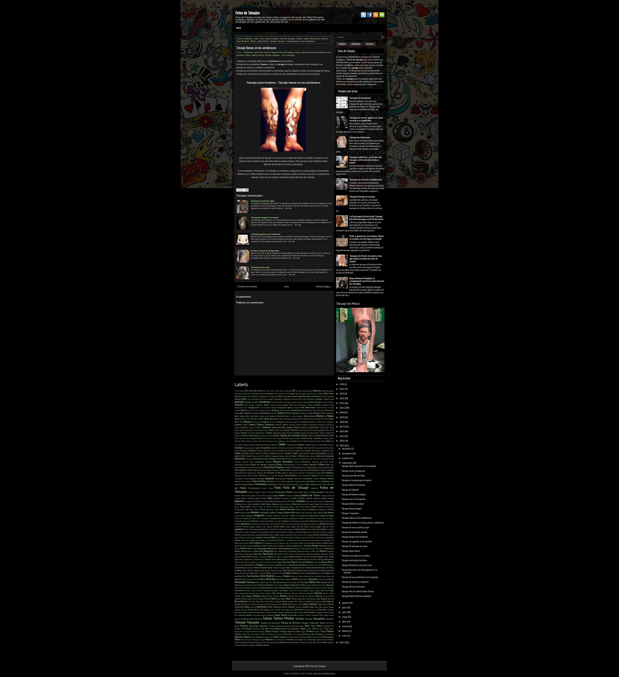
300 (290, 391)
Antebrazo (248, 38)
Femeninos (261, 484)
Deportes (330, 456)
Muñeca (324, 38)
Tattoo (253, 41)
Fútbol (282, 495)
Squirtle (307, 610)
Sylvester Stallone (304, 615)
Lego (277, 535)
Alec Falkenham (253, 396)
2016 (260, 391)
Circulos (248, 441)
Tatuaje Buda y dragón (351, 508)
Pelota (282, 579)
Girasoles (248, 501)
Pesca (262, 582)
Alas (326, 393)
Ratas (237, 593)
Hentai (313, 506)
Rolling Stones (296, 599)
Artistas (317, 405)
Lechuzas (264, 535)
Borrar (313, 419)
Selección (286, 604)
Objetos (256, 570)
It (282, 521)
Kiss (293, 529)
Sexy (247, 606)
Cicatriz (291, 438)
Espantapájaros (280, 478)
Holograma (322, 509)
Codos (323, 441)
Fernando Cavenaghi (290, 484)
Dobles (321, 464)
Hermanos (330, 507)
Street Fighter (310, 612)
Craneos (318, 448)
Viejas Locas (255, 640)
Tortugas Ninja (285, 631)
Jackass (319, 521)
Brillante (265, 422)
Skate (316, 607)
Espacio (253, 478)
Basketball (265, 413)
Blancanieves (309, 416)
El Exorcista (285, 470)
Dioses (331, 462)
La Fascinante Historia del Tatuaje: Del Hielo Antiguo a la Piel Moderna (366, 218)
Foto (262, 38)
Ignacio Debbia (240, 516)
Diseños (271, 464)
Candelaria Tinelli (246, 427)
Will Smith (264, 642)
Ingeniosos (314, 515)
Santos (253, 604)
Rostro (243, 601)
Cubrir (331, 450)
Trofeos (238, 634)
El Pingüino (259, 473)
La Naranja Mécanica (302, 532)
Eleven (245, 475)
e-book (308, 467)
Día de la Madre (299, 459)
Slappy (331, 607)
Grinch (313, 501)
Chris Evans (267, 438)
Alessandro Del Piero (267, 396)
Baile (269, 410)
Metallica (255, 557)
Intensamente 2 (311, 518)
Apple (306, 402)
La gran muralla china (276, 532)
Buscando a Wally (315, 422)
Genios (309, 498)
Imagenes (259, 515)
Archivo (369, 44)
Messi (243, 556)
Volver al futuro (322, 640)
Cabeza (252, 424)
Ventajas (303, 637)
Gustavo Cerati (258, 504)
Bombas (288, 419)
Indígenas (276, 516)
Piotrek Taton (278, 585)
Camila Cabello (301, 425)
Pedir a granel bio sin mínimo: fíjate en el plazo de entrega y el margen (366, 237)
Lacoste (243, 535)
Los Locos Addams (314, 540)
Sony (283, 610)
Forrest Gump (266, 488)
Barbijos (321, 410)
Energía (281, 475)
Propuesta (266, 590)
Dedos (294, 456)
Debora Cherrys (284, 456)
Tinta (314, 628)
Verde (309, 637)
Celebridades (260, 433)
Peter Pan (268, 582)
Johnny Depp (279, 526)
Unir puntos (297, 634)
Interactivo (238, 521)
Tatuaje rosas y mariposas (353, 471)
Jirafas (237, 526)
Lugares (281, 543)
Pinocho (255, 585)
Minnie (268, 559)
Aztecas (237, 410)
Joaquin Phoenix (256, 526)
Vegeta (283, 637)
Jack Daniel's (300, 521)
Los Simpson (255, 543)
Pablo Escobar (254, 573)
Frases (289, 492)
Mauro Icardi (295, 554)
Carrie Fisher (258, 430)
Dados (237, 456)
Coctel (318, 441)
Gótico (293, 501)
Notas (307, 567)
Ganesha (250, 498)
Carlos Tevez (239, 430)
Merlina (237, 557)
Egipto (242, 470)
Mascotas (258, 554)
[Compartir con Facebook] (247, 190)
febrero (345, 631)
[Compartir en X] (244, 190)
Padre (268, 573)
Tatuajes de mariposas (360, 98)
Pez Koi (276, 582)
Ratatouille (244, 593)
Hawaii (254, 507)
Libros (273, 537)
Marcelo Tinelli (298, 548)
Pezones (283, 582)
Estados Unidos (327, 478)
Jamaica (326, 521)
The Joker (265, 628)
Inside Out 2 (256, 518)
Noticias (314, 567)
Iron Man (278, 521)
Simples (291, 607)
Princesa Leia (250, 590)
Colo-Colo (259, 445)
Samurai (319, 601)
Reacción (268, 593)
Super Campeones (267, 615)
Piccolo (293, 582)
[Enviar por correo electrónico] (237, 190)
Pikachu (324, 582)
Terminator (299, 626)
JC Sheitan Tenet (280, 524)
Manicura (323, 545)
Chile (331, 435)
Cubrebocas (325, 450)
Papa (323, 573)
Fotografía (314, 488)
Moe (310, 559)
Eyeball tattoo (300, 481)
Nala (254, 565)
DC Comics (266, 456)
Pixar (319, 585)
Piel (298, 582)
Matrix (286, 554)
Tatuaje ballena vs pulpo (352, 503)
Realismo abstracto (291, 593)
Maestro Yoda (260, 545)
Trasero (309, 631)
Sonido (277, 610)
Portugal (306, 587)
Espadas (260, 478)
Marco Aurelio (310, 548)
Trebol (323, 631)
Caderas (260, 424)
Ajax (308, 393)
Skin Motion (323, 607)
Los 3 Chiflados (288, 540)
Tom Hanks (244, 631)
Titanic (331, 629)
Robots (267, 598)
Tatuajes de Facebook (270, 623)
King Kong (287, 529)
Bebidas (295, 413)
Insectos (247, 518)
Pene (300, 579)
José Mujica (304, 526)
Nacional (248, 565)
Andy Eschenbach (308, 399)
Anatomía (286, 399)
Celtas (278, 433)
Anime (248, 402)
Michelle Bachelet (310, 557)
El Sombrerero (310, 473)
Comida (308, 444)
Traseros (316, 631)
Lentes (310, 535)
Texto (319, 626)
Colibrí (253, 445)
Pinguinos (242, 585)
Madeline (319, 543)
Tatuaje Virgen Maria (350, 551)
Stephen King (247, 612)
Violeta (290, 639)
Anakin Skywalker (275, 399)
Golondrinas (278, 501)
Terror (307, 626)
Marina (251, 551)
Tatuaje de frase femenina (353, 586)
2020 (341, 412)
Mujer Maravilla (283, 562)
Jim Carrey (329, 524)
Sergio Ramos (323, 604)
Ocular (268, 570)
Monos (321, 559)
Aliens (309, 396)
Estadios (316, 478)
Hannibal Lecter (308, 504)
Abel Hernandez (328, 391)
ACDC (250, 393)
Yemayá (331, 642)
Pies (318, 582)
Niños (288, 567)
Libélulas (259, 537)
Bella (311, 413)
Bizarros (281, 416)
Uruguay (319, 634)
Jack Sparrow (311, 521)
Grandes (300, 501)
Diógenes (315, 462)
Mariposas (268, 551)
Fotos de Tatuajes (247, 12)
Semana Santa (297, 604)
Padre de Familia (278, 573)
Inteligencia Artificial (296, 518)
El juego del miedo (325, 470)
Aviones (319, 407)
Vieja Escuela (246, 640)
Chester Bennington (250, 435)
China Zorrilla (240, 438)
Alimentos (316, 396)
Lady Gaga (250, 535)
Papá (327, 573)
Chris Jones (277, 438)
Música (324, 562)
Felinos (251, 484)
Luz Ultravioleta (309, 543)
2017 (264, 391)
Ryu (253, 601)
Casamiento (303, 430)
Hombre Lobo (245, 512)
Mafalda (270, 546)
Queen (306, 590)
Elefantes (330, 473)
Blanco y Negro (325, 415)
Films (307, 484)
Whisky (257, 642)
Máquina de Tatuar (275, 548)
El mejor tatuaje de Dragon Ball (265, 250)
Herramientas (240, 509)
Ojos (285, 570)
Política (282, 587)
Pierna (312, 582)
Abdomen (317, 390)
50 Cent (298, 391)
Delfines (301, 456)
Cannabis (257, 427)
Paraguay (278, 576)
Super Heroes (281, 615)
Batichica (273, 413)
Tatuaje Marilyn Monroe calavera (356, 596)
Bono (301, 419)
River (244, 598)
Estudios (270, 481)
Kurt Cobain (322, 529)
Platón (237, 588)
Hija (247, 509)
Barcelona (329, 410)
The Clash (256, 629)
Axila (324, 407)
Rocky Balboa (281, 599)
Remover (269, 596)
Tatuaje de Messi (348, 303)
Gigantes (239, 501)
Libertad (266, 537)
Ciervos (325, 438)
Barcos (237, 413)
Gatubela (277, 498)
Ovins (242, 573)
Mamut (301, 546)
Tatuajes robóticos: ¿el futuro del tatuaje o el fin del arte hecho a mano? (365, 160)
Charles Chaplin (313, 433)
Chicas (304, 435)
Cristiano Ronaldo (262, 450)
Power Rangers (321, 588)
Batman (281, 413)
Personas (251, 582)
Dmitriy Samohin (310, 464)
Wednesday (244, 642)
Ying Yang (238, 645)
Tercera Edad (290, 626)
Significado (262, 606)
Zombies (259, 645)
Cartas (271, 430)
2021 (341, 407)
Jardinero (254, 524)
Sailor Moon (269, 601)
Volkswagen (312, 640)
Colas (240, 445)
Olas (289, 570)
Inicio (238, 27)
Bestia (242, 416)
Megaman (324, 554)
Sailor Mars (260, 601)
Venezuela (290, 637)
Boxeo (318, 419)
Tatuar (322, 623)
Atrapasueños (254, 407)
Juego (318, 526)
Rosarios (331, 599)
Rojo (289, 598)
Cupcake (306, 453)
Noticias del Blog (326, 567)
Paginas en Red (298, 673)
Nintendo (281, 568)
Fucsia (269, 495)
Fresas (243, 495)
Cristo (296, 450)
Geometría (317, 498)
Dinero (296, 462)
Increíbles (268, 516)
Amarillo (330, 396)
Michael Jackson (296, 556)
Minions (262, 559)
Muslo (331, 562)
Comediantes (291, 445)
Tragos (303, 631)
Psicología (274, 590)
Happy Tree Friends (321, 504)
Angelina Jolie (329, 399)
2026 (286, 391)
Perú (258, 582)
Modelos (306, 559)
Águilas (298, 393)
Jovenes (312, 526)
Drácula (260, 467)
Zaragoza (251, 645)
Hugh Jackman (306, 512)
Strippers (319, 612)
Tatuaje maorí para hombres (354, 560)
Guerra (321, 501)
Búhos (305, 422)
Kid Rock (279, 529)
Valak (253, 637)
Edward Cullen (328, 467)
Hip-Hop (269, 509)
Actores (255, 393)
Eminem (262, 475)
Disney (279, 464)
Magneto (281, 546)
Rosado (324, 598)
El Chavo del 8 (252, 470)
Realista (318, 593)
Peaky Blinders (247, 579)
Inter (319, 518)
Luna (300, 543)
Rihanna (318, 596)
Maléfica (288, 546)
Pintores (261, 585)
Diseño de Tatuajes (258, 464)
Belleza (316, 413)
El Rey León (280, 473)
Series (331, 604)
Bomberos (295, 419)
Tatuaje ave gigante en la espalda (356, 541)
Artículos (310, 405)
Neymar (331, 565)
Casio (315, 430)
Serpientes (239, 607)
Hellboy (291, 507)
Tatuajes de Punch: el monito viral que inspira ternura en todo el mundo (365, 259)
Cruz (314, 450)
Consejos (239, 447)
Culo (295, 453)
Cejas (253, 433)
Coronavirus (282, 448)
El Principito (269, 473)
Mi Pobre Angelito (281, 557)
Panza (318, 573)
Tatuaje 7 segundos (350, 513)
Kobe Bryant (300, 529)
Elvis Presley (253, 475)
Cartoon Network (290, 430)
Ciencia (309, 438)
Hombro (254, 512)
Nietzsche (249, 568)
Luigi (287, 543)
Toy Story (296, 631)
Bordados (307, 419)
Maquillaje (262, 548)
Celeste (268, 433)
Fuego (299, 38)
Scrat (279, 604)
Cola (328, 441)
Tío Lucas (320, 629)
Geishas (301, 498)
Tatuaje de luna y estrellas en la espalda (359, 577)
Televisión (263, 626)
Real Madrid (277, 593)
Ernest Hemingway (326, 475)
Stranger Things (297, 612)
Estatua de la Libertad (243, 481)
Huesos (297, 512)
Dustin (302, 467)
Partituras (294, 576)
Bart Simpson (246, 413)
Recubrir (326, 593)
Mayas (302, 554)
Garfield (263, 498)
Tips (326, 628)
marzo (345, 626)
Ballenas (275, 410)
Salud (284, 601)
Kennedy (273, 529)
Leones (316, 535)
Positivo (313, 588)
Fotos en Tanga (254, 492)
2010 (242, 391)
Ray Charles (260, 593)
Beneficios (330, 413)
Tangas (326, 615)
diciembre (346, 448)
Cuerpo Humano (269, 453)
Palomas (303, 573)
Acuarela (269, 393)
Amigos (238, 399)
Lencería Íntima (292, 535)
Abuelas (245, 393)
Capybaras (305, 427)
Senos (306, 604)
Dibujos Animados (283, 461)
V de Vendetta (328, 634)
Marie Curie (319, 548)
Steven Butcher (272, 612)
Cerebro (289, 433)
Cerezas (296, 433)
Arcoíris (325, 402)
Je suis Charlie (291, 524)
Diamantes (259, 462)
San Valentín (328, 601)
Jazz (271, 524)
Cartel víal (279, 430)
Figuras (302, 484)
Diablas (245, 462)
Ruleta (249, 601)
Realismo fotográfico (306, 593)
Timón (309, 629)
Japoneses (245, 523)
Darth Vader (246, 456)
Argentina (239, 404)
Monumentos (239, 562)
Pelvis (295, 579)
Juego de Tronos (328, 526)
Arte (291, 405)
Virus (305, 640)
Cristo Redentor (305, 450)
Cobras (294, 441)
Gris (317, 501)
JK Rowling (244, 526)
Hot (293, 512)
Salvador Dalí (292, 601)
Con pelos (323, 444)
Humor (331, 512)
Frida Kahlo (250, 495)
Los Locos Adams (301, 540)
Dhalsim (289, 459)
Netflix (324, 565)
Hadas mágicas (272, 504)
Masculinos (315, 38)
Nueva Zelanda (247, 570)
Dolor (327, 464)
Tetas (313, 626)
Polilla (276, 588)
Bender (323, 413)
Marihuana (329, 548)
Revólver (291, 596)
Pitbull (314, 585)
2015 (255, 391)
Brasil (331, 419)
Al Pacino (313, 393)
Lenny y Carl (302, 535)
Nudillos (238, 570)
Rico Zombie (309, 596)
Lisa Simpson (320, 537)
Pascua (301, 576)
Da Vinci (330, 453)
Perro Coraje (323, 579)
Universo (306, 634)
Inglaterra (323, 515)
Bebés (288, 413)
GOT (289, 501)
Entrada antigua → (324, 286)
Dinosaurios (305, 462)
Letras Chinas (239, 537)
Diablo (251, 462)
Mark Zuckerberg (289, 551)
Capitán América (293, 427)
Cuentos (245, 453)
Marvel (323, 551)
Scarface (274, 604)
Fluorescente (254, 488)
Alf (276, 396)
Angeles (319, 399)
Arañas (311, 402)
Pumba (291, 590)
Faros (332, 481)
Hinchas (257, 509)
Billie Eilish (264, 416)
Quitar (311, 590)
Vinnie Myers (278, 640)
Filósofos (313, 484)
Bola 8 (281, 419)
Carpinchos (248, 430)
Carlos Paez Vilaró (327, 427)
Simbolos (277, 607)
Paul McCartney (320, 576)
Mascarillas (239, 554)
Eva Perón (281, 481)
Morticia (253, 562)
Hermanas (321, 507)
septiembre (347, 463)
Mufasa (273, 562)
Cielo (303, 438)
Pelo (277, 579)
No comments (288, 55)
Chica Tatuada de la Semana (287, 435)
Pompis (289, 587)
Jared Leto (261, 524)
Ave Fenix (305, 407)
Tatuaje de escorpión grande (354, 532)
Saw (268, 604)
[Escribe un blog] (240, 190)
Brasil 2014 (239, 422)
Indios (292, 515)
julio (344, 607)
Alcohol (244, 396)
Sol (261, 609)
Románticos (311, 599)
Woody (303, 642)
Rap (332, 590)
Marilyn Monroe (241, 551)
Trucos (244, 634)
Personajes (240, 582)
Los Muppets (326, 540)
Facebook (310, 481)
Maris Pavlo (278, 551)
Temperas (272, 626)
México (271, 556)
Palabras (295, 573)
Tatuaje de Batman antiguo (353, 494)
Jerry (309, 524)
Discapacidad (239, 464)
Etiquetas (356, 44)
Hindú (262, 509)
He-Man (276, 507)
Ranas (327, 590)
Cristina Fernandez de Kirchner (282, 450)
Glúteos (265, 501)
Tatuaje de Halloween (359, 137)
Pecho (262, 579)
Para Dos (242, 576)
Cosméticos (291, 448)
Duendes (288, 467)
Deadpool (274, 456)
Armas (266, 405)
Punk (297, 590)
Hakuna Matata (285, 504)
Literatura (329, 537)
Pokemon (269, 587)
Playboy (247, 588)
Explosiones (290, 481)
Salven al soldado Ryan (306, 601)
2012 (341, 642)
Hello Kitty (299, 507)
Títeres (237, 631)
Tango (331, 615)
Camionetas (312, 425)
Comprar (315, 445)
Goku (271, 501)
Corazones (266, 447)
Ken (267, 529)
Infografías (304, 516)
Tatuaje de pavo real (260, 267)
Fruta (258, 495)
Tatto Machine (256, 619)
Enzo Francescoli (304, 475)
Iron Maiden (269, 521)
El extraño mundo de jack (299, 470)
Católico (244, 433)
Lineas (297, 537)
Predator (330, 588)
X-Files (319, 642)
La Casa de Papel (249, 532)
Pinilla (249, 585)
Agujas (303, 393)
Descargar (249, 459)
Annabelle (255, 402)
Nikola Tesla (272, 567)
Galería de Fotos (310, 495)
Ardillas (331, 402)
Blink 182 (245, 419)
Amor (243, 399)
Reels (243, 596)
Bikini (257, 416)
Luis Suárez (293, 543)
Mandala (307, 545)
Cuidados (288, 453)
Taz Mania (330, 623)
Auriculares (265, 407)
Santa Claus (245, 604)
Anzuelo (300, 402)
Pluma (262, 587)
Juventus (261, 529)
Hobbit (298, 509)
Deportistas (240, 458)
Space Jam (289, 610)
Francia (263, 492)
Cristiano (252, 450)
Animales (239, 401)
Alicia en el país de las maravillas (292, 396)
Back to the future (252, 410)
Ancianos (293, 399)
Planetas (330, 585)
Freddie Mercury (304, 492)
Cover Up (308, 448)
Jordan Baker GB (292, 526)
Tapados (246, 619)
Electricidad (320, 473)
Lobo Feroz (245, 540)
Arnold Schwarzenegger (279, 405)
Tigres (303, 628)
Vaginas (247, 636)
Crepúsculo (243, 450)
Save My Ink (261, 604)
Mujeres (294, 562)
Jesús (322, 523)
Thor (288, 629)
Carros (265, 430)
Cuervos (280, 453)
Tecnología (253, 626)
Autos (290, 407)
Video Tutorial (317, 637)
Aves (313, 407)
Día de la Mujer (311, 459)
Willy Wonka (273, 642)
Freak (295, 492)
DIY (298, 464)
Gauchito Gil (286, 498)
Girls (253, 501)
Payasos (238, 579)
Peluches (288, 579)
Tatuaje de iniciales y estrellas (355, 582)
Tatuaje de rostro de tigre (262, 201)
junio (344, 612)
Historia (283, 509)
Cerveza (303, 433)
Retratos (284, 596)
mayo (344, 616)
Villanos (269, 639)
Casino (310, 430)
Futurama (289, 495)
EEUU (237, 470)
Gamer (243, 498)
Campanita (322, 425)
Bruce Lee (273, 422)
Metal (249, 556)
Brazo (247, 421)
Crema (237, 450)
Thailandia (326, 626)
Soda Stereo (253, 609)
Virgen (300, 639)
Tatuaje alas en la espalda (353, 499)
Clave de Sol (263, 441)
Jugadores (239, 529)
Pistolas (308, 585)
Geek (294, 498)
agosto (345, 602)
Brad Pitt (324, 419)
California (277, 425)
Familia (318, 481)
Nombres (301, 568)
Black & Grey (290, 416)
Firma (319, 484)
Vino (285, 640)
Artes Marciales (300, 405)
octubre (345, 458)
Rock (273, 598)
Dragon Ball (269, 467)
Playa (242, 588)
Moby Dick (293, 559)
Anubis (294, 402)
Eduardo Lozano (317, 467)
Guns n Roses (247, 504)
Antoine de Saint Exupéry (281, 402)
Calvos (285, 424)
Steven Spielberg (284, 612)
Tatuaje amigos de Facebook (354, 536)
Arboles (318, 402)
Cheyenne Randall (266, 435)
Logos (262, 540)
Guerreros (329, 501)
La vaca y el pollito (326, 532)
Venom (296, 637)
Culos (300, 453)
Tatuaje (273, 41)
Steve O (263, 612)
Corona (274, 448)
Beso (237, 416)
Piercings (304, 582)
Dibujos (268, 462)
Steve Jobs (256, 612)
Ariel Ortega (249, 405)
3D (293, 390)
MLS (287, 559)
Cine (243, 441)
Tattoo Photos (263, 41)
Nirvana (294, 567)
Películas (270, 579)
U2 (275, 634)
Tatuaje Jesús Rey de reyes (353, 475)
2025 (341, 389)
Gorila (285, 501)
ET (276, 481)
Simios (284, 607)
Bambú (288, 410)
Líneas (303, 537)
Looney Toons (276, 540)
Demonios (320, 456)
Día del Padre (323, 459)
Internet (246, 521)
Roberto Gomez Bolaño (255, 599)
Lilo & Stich (289, 537)
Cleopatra (281, 441)
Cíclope (297, 438)
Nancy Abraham (269, 565)
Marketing (300, 551)
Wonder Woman (294, 642)
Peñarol (305, 579)
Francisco (270, 492)
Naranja (279, 565)
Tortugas (275, 631)
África (276, 393)
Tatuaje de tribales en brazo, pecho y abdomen (362, 522)
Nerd (307, 565)
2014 (251, 391)
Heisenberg (284, 507)
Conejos (331, 445)
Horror (288, 512)
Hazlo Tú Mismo (264, 507)
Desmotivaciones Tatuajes (264, 459)
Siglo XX (253, 607)
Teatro (237, 626)
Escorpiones (239, 478)
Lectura (271, 535)
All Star (324, 396)
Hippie (276, 509)
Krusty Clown (311, 529)
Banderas (302, 410)
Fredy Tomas (329, 492)
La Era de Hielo (262, 532)
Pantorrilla (311, 573)
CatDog (237, 433)
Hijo (251, 509)
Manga (315, 545)
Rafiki (322, 590)
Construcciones (249, 448)
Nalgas (260, 564)
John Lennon (267, 526)
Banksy (309, 410)
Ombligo (304, 570)
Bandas (294, 410)
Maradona (288, 548)
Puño (301, 590)
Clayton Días (273, 441)
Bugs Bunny (297, 422)
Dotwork (254, 467)
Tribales (330, 631)
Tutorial (257, 634)
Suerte (325, 612)
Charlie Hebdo (325, 433)
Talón (321, 615)
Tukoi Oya (250, 634)
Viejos (263, 640)
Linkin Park (310, 537)
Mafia (275, 546)
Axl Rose (330, 407)
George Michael (328, 498)
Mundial (302, 562)
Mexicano (263, 557)
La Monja (289, 532)
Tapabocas (238, 619)
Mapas (255, 548)
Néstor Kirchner (315, 565)
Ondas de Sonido (314, 570)
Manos (243, 548)
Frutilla (264, 495)
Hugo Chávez (317, 512)
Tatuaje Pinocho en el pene (362, 196)
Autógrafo (273, 407)
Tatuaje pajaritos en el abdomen (265, 234)
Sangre (238, 604)
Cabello (245, 425)
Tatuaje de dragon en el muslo (264, 217)
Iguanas (249, 515)
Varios (276, 636)
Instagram (265, 518)
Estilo (255, 481)
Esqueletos (307, 478)
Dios (321, 462)
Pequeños (313, 579)
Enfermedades (291, 475)
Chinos (260, 438)
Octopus (262, 570)
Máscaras (330, 551)
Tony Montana (253, 631)
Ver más (288, 208)
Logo (257, 540)
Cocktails (312, 441)
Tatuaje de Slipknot (350, 489)
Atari (246, 407)
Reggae (249, 596)
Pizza (324, 585)
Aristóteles (259, 405)
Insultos (285, 518)
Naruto (285, 565)
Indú (298, 516)
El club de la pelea (264, 470)
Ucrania (279, 634)
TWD (263, 634)
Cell (274, 433)
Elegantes (238, 475)
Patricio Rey (308, 576)
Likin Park (280, 537)
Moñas (247, 562)
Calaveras (269, 424)
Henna (307, 507)
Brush (286, 422)
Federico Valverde (241, 484)
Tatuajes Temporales (310, 623)
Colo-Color (266, 445)
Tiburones (294, 628)
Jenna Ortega (302, 524)
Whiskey (251, 642)
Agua (292, 393)
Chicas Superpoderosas (318, 435)
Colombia (274, 445)
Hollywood (312, 509)
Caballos (238, 424)
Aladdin (320, 393)
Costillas (299, 448)
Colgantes (246, 445)
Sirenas (298, 607)
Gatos (270, 498)
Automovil (282, 407)
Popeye (298, 587)
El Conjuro (275, 470)
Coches (299, 441)
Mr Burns (260, 562)
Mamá (295, 545)
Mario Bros (259, 551)
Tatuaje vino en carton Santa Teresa (357, 591)
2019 (268, 391)
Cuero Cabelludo (256, 453)
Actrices (262, 393)
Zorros (266, 645)
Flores (243, 487)
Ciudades (254, 441)
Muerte (267, 562)
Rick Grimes (299, 596)
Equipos (314, 475)
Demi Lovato (310, 456)
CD (249, 433)
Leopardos (324, 535)
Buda (291, 422)
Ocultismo (274, 570)
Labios (237, 535)
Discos (247, 464)
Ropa (318, 599)
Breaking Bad (256, 422)
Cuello (238, 453)
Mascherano (248, 554)
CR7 (313, 448)
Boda (277, 419)
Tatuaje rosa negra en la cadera (355, 555)
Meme (331, 554)
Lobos (252, 540)
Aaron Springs (307, 391)
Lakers (257, 535)
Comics (300, 444)
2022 (273, 391)
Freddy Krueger (317, 492)
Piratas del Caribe (297, 585)
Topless (262, 631)
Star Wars (323, 609)
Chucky (285, 438)
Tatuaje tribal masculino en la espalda (358, 466)
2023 (277, 391)
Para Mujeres (267, 575)
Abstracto (238, 393)
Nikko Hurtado (260, 567)
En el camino (271, 475)
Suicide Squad (245, 615)
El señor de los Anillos (295, 473)
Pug (280, 590)
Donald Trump (245, 467)
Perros (331, 579)
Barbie (315, 410)
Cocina (306, 441)
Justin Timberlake (250, 529)
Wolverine (283, 642)
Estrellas (262, 481)
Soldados (267, 610)
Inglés (331, 515)
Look (267, 540)
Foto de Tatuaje (271, 38)
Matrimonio (278, 554)
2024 (282, 391)
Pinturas (269, 585)
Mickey (321, 556)
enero (344, 635)
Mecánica (309, 554)
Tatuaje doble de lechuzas (353, 485)
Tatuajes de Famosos (290, 622)
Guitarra (238, 504)
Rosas (237, 601)
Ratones (252, 593)
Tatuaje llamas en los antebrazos (256, 47)
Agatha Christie (284, 393)
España (290, 478)
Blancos (238, 419)
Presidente (239, 590)
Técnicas (244, 626)
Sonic (273, 610)
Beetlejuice (304, 413)
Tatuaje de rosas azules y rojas (355, 527)
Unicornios (287, 634)
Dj (301, 464)
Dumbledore (295, 467)
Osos (327, 570)
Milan (326, 557)
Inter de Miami (328, 518)
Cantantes (266, 427)
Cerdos (284, 433)
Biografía (273, 416)
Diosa (326, 462)
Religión (256, 596)
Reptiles (276, 596)
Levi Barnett (249, 537)
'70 (236, 391)
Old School (296, 570)
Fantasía (325, 481)
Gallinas (324, 495)
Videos (238, 639)
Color (256, 38)
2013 (246, 391)
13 (238, 391)
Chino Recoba (251, 438)
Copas (257, 448)
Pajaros (288, 573)
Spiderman (298, 609)
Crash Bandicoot (328, 448)
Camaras (292, 425)
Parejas (286, 576)
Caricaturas (314, 427)
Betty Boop (249, 416)
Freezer (237, 495)
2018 (341, 422)
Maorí (249, 548)
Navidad (301, 565)
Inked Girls (238, 518)
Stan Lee (314, 610)
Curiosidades (320, 453)
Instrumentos (275, 518)
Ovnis (246, 573)
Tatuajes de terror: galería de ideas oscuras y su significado (366, 119)
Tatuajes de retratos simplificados (365, 179)
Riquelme (238, 599)
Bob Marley (264, 419)
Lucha (276, 543)
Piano (288, 582)
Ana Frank (264, 399)
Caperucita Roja (278, 427)
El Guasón (313, 470)
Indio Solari (285, 516)
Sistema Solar (308, 607)
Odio (280, 570)
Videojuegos (328, 637)
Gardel (257, 498)
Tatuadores (319, 618)
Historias (291, 509)
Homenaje (264, 512)
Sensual (313, 604)
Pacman (263, 573)
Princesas (258, 590)
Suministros (256, 615)
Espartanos (298, 478)
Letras (331, 535)
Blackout (300, 416)
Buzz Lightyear (328, 422)
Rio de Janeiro (328, 596)
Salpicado (277, 601)
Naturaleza (293, 565)
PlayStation (255, 588)
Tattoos (299, 618)
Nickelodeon (240, 567)
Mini (256, 559)
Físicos (324, 484)
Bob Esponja (254, 419)
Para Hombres (243, 41)
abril (344, 621)
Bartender (256, 413)
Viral (295, 640)
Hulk (325, 512)
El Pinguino (249, 473)
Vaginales (239, 636)
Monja (315, 559)
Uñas (313, 634)
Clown (288, 441)
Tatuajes (281, 41)
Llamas (306, 38)
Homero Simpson (277, 512)
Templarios (280, 626)
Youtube (245, 645)
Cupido (312, 453)
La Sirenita (314, 532)
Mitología (281, 559)
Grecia (308, 501)
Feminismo (272, 484)
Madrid (250, 546)
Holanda (304, 509)
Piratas (287, 585)
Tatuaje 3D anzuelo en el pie (354, 546)
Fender (279, 484)
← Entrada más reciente (246, 286)
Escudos (246, 478)
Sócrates (244, 610)
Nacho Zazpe (239, 565)
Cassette (321, 430)
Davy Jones (256, 456)
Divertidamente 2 (289, 464)
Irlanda (262, 521)
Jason (268, 524)
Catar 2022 (329, 430)
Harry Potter (245, 506)
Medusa (317, 554)
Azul (243, 410)
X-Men (324, 642)
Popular (342, 44)
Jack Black (291, 521)
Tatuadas (308, 619)
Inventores (254, 521)
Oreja (322, 570)
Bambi (282, 410)
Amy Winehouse (253, 399)
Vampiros (260, 637)
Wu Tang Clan (311, 642)
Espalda (269, 478)
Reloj (263, 596)
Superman (292, 615)
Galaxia (297, 495)
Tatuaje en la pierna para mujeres (356, 480)
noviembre (347, 453)
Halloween (296, 504)
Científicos (317, 438)
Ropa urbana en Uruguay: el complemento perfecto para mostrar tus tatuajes (366, 281)
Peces (256, 579)
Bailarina (263, 410)
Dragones (279, 467)
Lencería (283, 535)
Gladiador (258, 501)
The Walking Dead (278, 628)
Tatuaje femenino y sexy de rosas (356, 565)
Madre (326, 543)
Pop (293, 588)
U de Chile (269, 634)
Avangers (297, 407)
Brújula (280, 422)
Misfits (274, 559)
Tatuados (330, 619)
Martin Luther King (312, 551)
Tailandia (315, 615)
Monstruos (329, 559)
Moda (300, 559)
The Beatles (247, 628)
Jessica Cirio (315, 524)
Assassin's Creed (328, 405)
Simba (269, 607)
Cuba (318, 450)
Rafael (317, 590)
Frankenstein (279, 492)
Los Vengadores (267, 543)
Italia (286, 521)
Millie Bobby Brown (247, 559)
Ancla (300, 399)
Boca (272, 419)
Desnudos (281, 459)
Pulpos (285, 590)
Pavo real (330, 576)
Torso (267, 631)
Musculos (317, 562)
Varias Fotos (268, 637)
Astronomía (239, 407)
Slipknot (238, 610)
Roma (305, 599)
